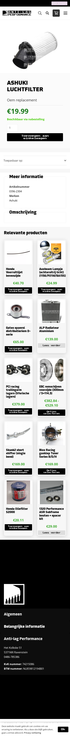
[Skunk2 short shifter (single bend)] (18, 433)
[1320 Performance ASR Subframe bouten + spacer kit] (51, 492)
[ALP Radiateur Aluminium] (51, 311)
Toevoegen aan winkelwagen (35, 137)
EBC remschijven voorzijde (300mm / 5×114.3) (51, 390)
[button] (40, 13)
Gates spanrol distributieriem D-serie (18, 331)
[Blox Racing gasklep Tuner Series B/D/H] (51, 433)
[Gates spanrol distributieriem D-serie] (18, 311)
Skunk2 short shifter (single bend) (15, 453)
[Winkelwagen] (56, 13)
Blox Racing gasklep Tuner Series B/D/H (48, 453)
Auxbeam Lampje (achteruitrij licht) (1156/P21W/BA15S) (52, 272)
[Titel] (17, 13)
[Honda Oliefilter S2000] (18, 492)
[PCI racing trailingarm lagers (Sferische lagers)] (18, 370)
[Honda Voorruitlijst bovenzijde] (18, 252)
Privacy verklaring (32, 732)
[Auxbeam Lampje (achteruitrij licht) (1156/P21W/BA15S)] (51, 252)
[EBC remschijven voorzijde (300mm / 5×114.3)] (51, 370)
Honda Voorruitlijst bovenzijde (14, 272)
